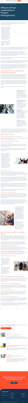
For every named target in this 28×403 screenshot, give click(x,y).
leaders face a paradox (18, 208)
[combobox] (6, 328)
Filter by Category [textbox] (4, 328)
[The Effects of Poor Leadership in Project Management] (3, 356)
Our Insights (12, 397)
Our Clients (12, 394)
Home (1, 4)
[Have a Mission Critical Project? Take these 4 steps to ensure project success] (3, 345)
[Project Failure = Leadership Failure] (3, 335)
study (22, 114)
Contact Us (23, 396)
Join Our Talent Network (23, 394)
